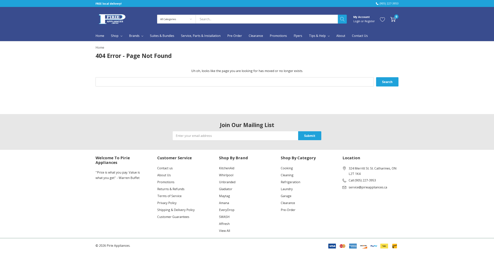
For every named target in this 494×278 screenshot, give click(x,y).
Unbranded (227, 182)
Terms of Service (169, 196)
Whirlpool (226, 175)
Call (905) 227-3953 (362, 180)
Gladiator (225, 189)
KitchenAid (226, 168)
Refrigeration (290, 182)
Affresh (224, 224)
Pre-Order (288, 210)
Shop (114, 35)
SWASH (224, 217)
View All (224, 231)
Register (370, 21)
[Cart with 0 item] (393, 19)
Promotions (165, 182)
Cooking (287, 168)
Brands (134, 35)
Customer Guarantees (173, 217)
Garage (286, 196)
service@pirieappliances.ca (368, 187)
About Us (164, 175)
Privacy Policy (167, 203)
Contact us (165, 168)
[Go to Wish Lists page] (382, 19)
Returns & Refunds (170, 189)
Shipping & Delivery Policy (176, 210)
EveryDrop (226, 210)
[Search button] (342, 19)
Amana (224, 203)
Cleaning (287, 175)
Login (357, 21)
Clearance (288, 203)
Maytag (224, 196)
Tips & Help (317, 35)
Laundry (287, 189)
